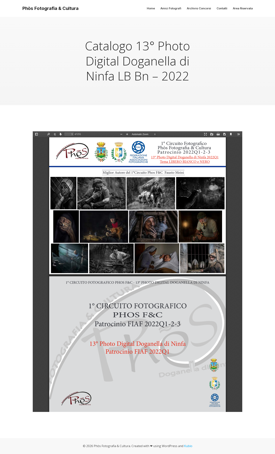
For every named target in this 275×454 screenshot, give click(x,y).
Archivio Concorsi (199, 8)
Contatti (222, 8)
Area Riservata (243, 8)
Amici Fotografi (171, 8)
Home (151, 8)
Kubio (188, 446)
